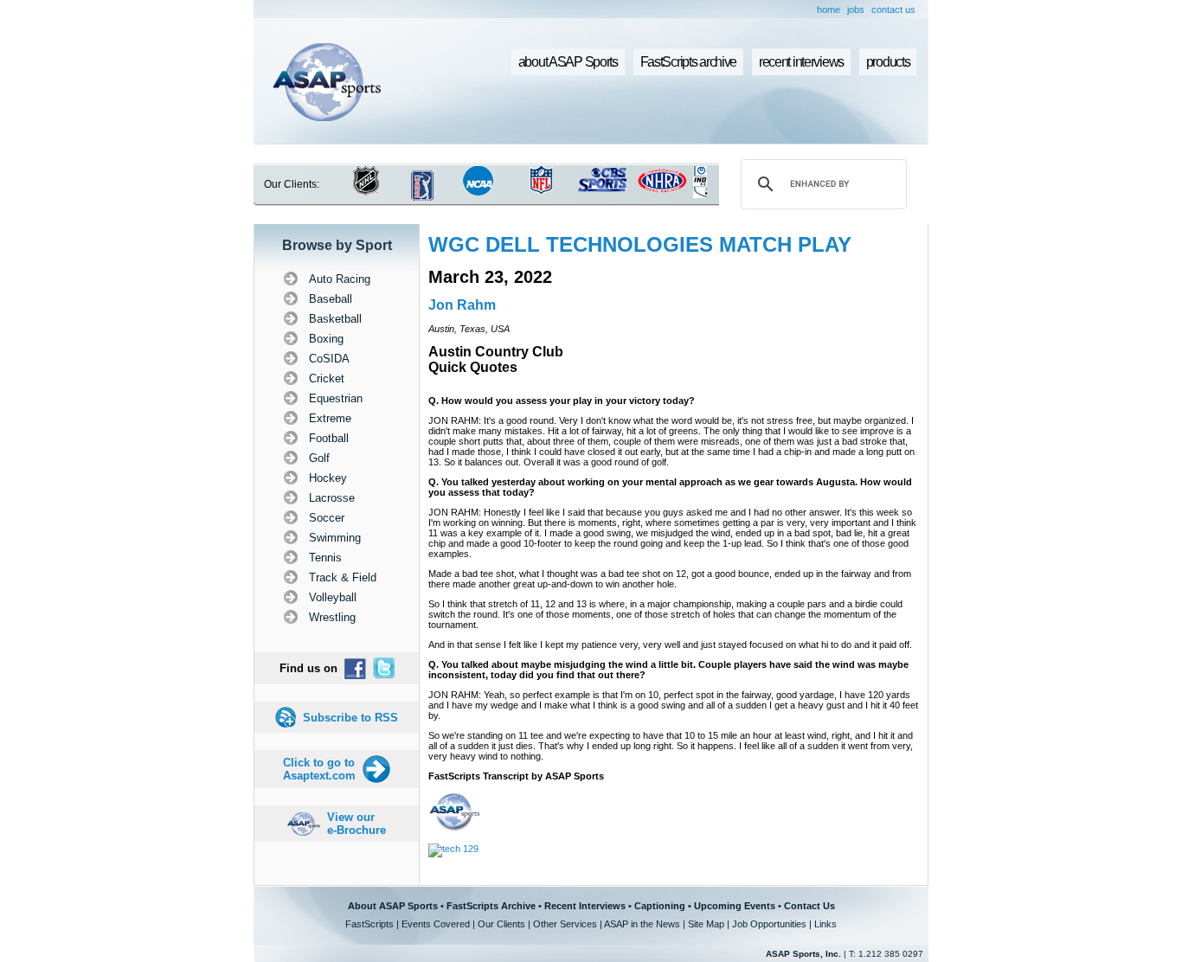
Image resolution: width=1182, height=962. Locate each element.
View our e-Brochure (356, 824)
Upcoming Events (734, 906)
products (888, 62)
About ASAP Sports (393, 906)
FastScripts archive (688, 62)
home (828, 9)
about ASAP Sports (568, 62)
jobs (855, 9)
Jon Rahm (462, 305)
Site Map (706, 924)
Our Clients (501, 924)
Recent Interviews (585, 906)
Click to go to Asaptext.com (319, 769)
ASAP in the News (642, 924)
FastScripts (369, 924)
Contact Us (809, 906)
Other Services (565, 924)
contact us (893, 9)
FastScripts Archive (491, 906)
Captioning (659, 906)
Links (825, 924)
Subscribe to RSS (350, 717)
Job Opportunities (769, 924)
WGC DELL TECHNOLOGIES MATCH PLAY (639, 244)
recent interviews (801, 62)
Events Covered (435, 924)
